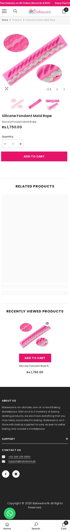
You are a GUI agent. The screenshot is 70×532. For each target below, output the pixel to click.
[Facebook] (5, 474)
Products (17, 20)
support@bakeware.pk (22, 461)
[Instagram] (16, 474)
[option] (35, 60)
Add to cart (35, 156)
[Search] (15, 11)
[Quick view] (47, 323)
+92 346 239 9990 (19, 456)
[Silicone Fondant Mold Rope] (35, 336)
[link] (35, 286)
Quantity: (8, 136)
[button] (57, 89)
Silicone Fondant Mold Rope (35, 366)
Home (5, 20)
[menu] (4, 11)
